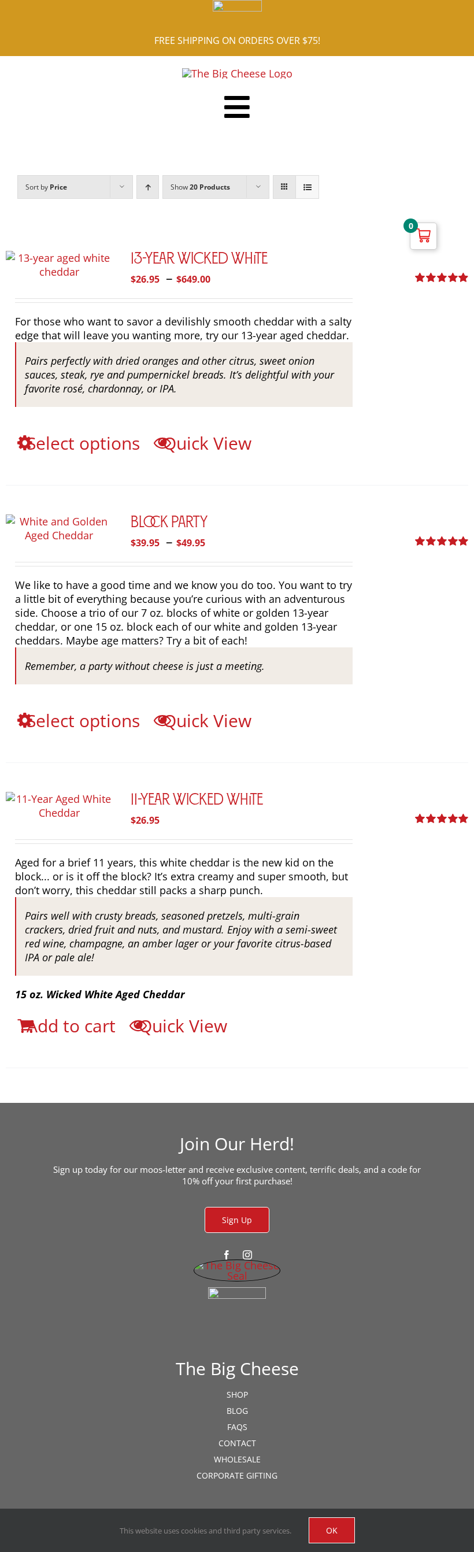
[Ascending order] (147, 187)
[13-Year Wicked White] (59, 265)
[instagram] (247, 1255)
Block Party (169, 523)
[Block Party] (59, 528)
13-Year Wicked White (199, 259)
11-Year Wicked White (197, 800)
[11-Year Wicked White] (59, 806)
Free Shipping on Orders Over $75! (237, 40)
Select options (83, 443)
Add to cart (71, 1026)
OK (332, 1530)
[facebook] (226, 1255)
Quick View (207, 443)
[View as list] (307, 187)
